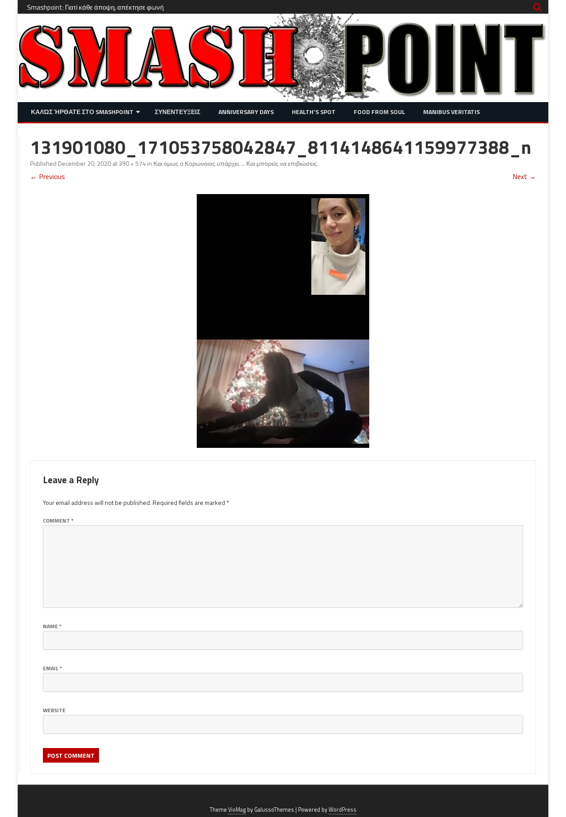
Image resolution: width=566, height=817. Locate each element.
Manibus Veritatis (451, 111)
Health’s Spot (314, 111)
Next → (524, 176)
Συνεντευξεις (177, 111)
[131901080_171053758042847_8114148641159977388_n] (283, 321)
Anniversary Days (246, 111)
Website (54, 710)
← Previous (47, 176)
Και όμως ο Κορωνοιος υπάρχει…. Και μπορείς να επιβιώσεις (235, 163)
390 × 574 (132, 163)
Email (52, 668)
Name (52, 626)
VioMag (237, 810)
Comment (58, 520)
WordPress (342, 810)
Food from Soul (379, 111)
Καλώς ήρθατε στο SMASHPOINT (82, 111)
